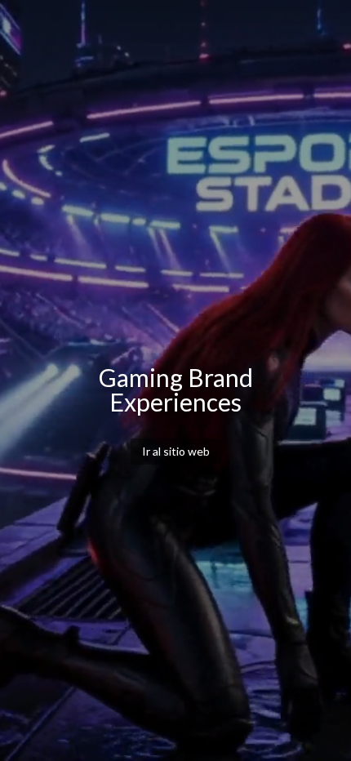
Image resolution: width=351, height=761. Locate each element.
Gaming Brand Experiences (176, 389)
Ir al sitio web (176, 451)
